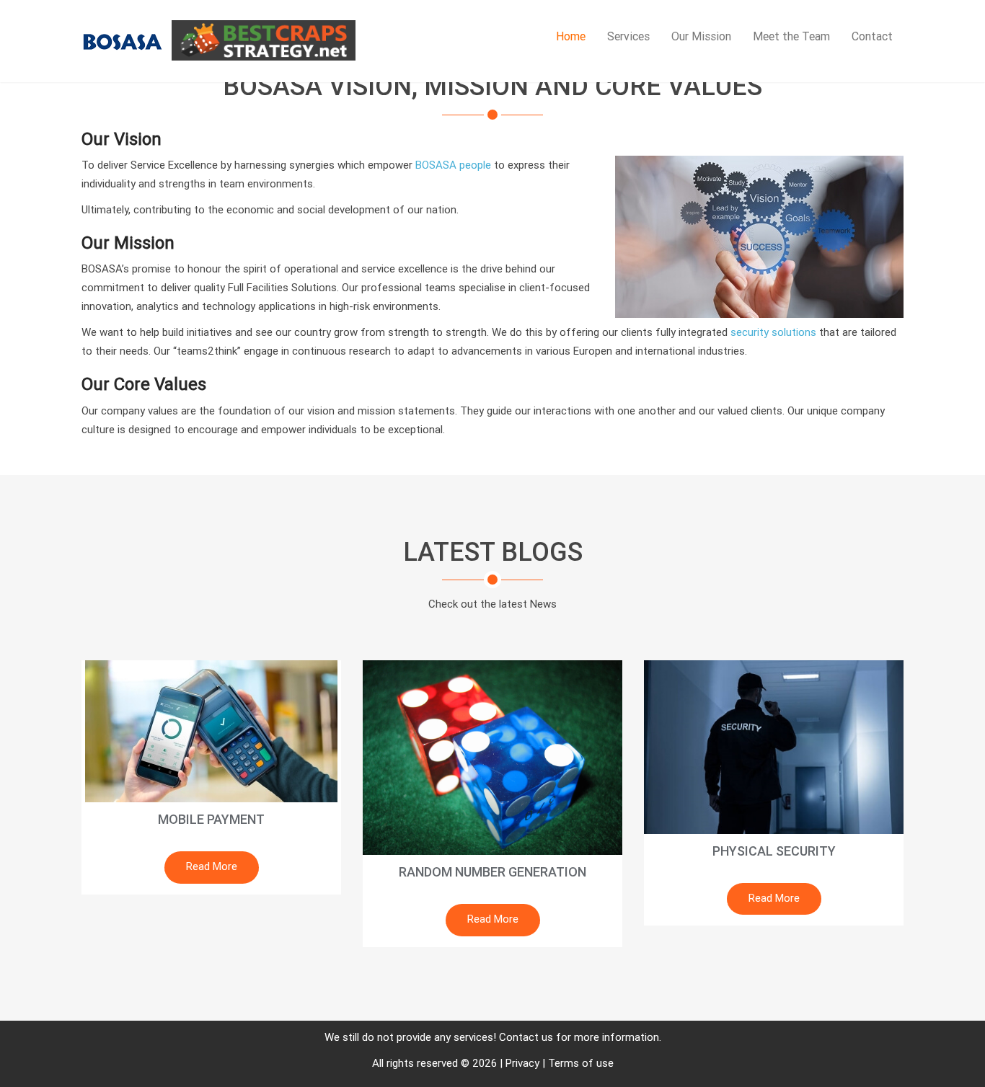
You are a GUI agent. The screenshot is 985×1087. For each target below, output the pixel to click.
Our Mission (701, 36)
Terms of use (581, 1063)
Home (571, 36)
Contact (872, 36)
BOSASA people (453, 165)
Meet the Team (791, 36)
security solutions (773, 332)
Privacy (522, 1063)
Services (628, 36)
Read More (211, 866)
